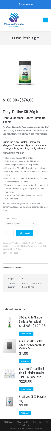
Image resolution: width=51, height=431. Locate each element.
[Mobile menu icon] (45, 20)
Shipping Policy (32, 428)
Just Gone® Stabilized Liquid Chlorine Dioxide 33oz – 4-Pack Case (31, 373)
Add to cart (25, 233)
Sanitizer (39, 246)
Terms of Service (22, 428)
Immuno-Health (17, 246)
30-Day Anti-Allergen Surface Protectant (31, 319)
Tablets (18, 249)
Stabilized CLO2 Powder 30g (32, 399)
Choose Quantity (10, 218)
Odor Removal (29, 246)
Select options (26, 334)
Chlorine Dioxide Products (32, 243)
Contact (40, 428)
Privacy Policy (13, 428)
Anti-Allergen (16, 243)
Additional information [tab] (13, 268)
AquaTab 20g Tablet (32, 344)
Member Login (27, 4)
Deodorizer (7, 246)
